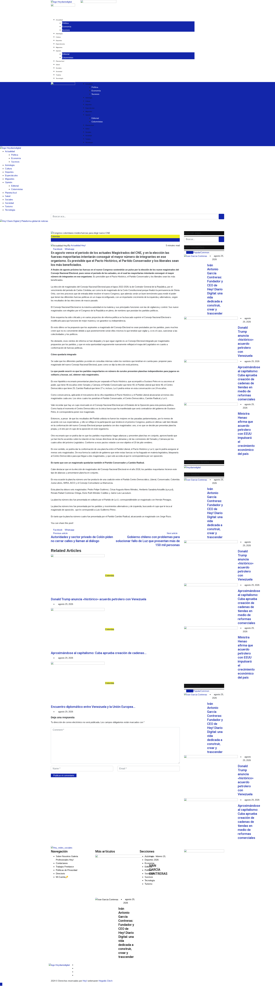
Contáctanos (62, 863)
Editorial (65, 54)
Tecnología (59, 78)
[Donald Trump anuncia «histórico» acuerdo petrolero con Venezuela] (211, 338)
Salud (58, 64)
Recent (189, 252)
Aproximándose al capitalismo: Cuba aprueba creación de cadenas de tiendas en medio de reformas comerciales (249, 383)
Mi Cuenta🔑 (62, 877)
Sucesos (66, 30)
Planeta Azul (60, 61)
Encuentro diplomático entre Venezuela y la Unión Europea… (93, 707)
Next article (172, 533)
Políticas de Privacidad (66, 870)
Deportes (59, 40)
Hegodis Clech (105, 981)
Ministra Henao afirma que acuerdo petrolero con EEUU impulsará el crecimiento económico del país (246, 434)
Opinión (58, 51)
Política (65, 23)
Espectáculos (60, 44)
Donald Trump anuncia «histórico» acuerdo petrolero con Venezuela (98, 599)
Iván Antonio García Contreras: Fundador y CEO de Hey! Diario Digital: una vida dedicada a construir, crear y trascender (215, 289)
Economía (66, 26)
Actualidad (59, 20)
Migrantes (59, 47)
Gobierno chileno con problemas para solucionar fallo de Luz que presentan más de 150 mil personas (148, 541)
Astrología (59, 33)
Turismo (58, 75)
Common (204, 252)
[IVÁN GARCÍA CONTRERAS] (122, 876)
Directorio (60, 873)
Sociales (58, 68)
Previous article (60, 533)
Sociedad (59, 71)
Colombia (55, 236)
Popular (196, 252)
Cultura (58, 37)
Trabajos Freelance (65, 866)
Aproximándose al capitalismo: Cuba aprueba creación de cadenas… (99, 653)
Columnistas (67, 57)
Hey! (85, 981)
